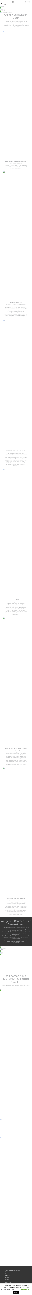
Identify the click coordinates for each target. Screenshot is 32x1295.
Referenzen (7, 1275)
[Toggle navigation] (13, 2)
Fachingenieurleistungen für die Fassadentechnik (16, 162)
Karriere (7, 1277)
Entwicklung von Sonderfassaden (16, 748)
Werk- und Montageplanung (16, 898)
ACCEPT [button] (16, 1292)
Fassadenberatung (16, 302)
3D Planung (16, 599)
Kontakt (7, 1279)
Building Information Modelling (16, 451)
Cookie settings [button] (24, 1289)
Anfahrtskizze (8, 1282)
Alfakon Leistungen (9, 1273)
